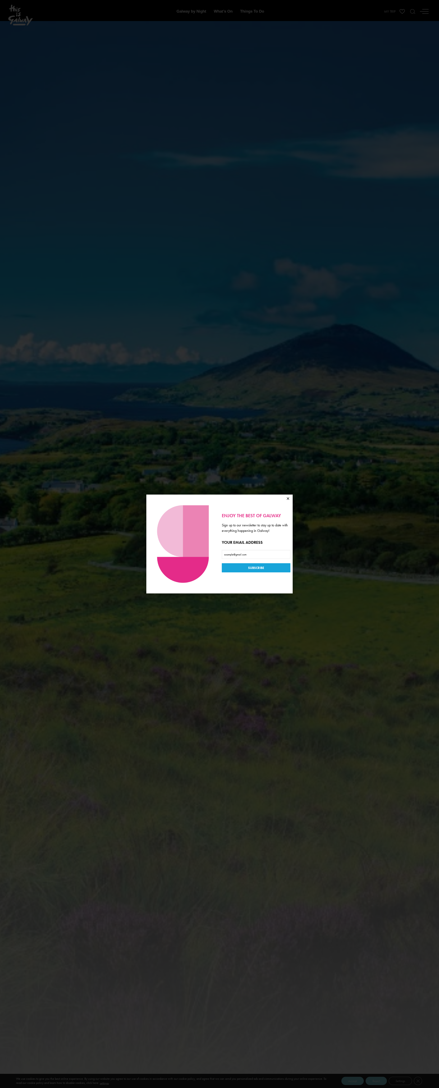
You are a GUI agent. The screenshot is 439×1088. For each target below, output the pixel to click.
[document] (219, 544)
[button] (288, 498)
